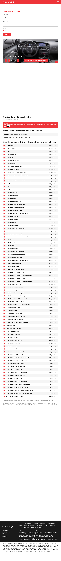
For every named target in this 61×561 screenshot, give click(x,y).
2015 (35, 124)
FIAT (51, 545)
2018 (25, 124)
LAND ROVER (5, 548)
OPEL (12, 549)
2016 (31, 124)
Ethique (46, 525)
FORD (56, 545)
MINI (52, 548)
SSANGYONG (16, 551)
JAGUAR (37, 546)
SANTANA (50, 549)
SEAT (54, 549)
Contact (20, 525)
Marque (5, 14)
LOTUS (19, 548)
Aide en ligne (43, 523)
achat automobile (41, 539)
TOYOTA (32, 551)
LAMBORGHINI (49, 546)
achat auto (40, 535)
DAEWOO (32, 545)
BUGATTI (48, 543)
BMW (37, 543)
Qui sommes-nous (28, 523)
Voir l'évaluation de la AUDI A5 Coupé (36, 60)
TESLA (28, 551)
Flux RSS (20, 523)
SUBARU (21, 551)
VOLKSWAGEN (42, 551)
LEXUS (15, 548)
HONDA (9, 546)
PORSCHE (28, 549)
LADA (44, 546)
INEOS (22, 546)
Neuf (6, 29)
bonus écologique (30, 538)
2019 (21, 124)
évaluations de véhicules (51, 532)
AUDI (30, 543)
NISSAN (4, 549)
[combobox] (30, 17)
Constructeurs (40, 525)
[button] (6, 60)
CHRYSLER (11, 545)
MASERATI (28, 548)
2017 (28, 124)
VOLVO (47, 551)
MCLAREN (41, 548)
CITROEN (16, 545)
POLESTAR (23, 549)
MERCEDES (46, 548)
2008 (5, 126)
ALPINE (19, 543)
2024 (5, 124)
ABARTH (5, 543)
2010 (51, 124)
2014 (38, 124)
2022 (11, 124)
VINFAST (36, 551)
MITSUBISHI (56, 548)
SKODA (7, 551)
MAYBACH (32, 548)
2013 (41, 124)
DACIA (28, 545)
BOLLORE (44, 543)
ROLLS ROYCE (38, 549)
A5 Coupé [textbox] (7, 25)
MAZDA (37, 548)
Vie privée (52, 525)
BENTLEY (33, 543)
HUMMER (14, 546)
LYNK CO (23, 548)
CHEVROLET (5, 545)
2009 (55, 124)
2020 (18, 124)
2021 (15, 124)
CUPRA (24, 545)
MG (50, 548)
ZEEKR (54, 551)
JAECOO (33, 546)
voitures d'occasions (46, 538)
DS (44, 545)
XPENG (50, 551)
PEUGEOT (16, 549)
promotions (36, 532)
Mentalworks (5, 536)
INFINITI (25, 546)
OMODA (8, 549)
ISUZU (29, 546)
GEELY (5, 546)
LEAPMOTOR (11, 548)
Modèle (5, 21)
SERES (57, 549)
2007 (8, 126)
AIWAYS (9, 543)
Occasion (7, 31)
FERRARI (47, 545)
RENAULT (33, 549)
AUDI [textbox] (6, 17)
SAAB (46, 549)
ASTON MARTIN (24, 543)
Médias (33, 525)
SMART (10, 551)
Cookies (20, 527)
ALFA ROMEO (14, 543)
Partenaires (41, 527)
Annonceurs (26, 525)
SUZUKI (25, 551)
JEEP (40, 546)
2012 (45, 124)
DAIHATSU (37, 545)
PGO (19, 549)
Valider (7, 34)
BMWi (40, 543)
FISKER (53, 545)
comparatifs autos (25, 533)
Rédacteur (26, 527)
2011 (48, 124)
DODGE (42, 545)
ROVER (43, 549)
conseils (26, 539)
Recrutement (34, 527)
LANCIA (55, 546)
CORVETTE (20, 545)
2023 (8, 124)
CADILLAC (55, 543)
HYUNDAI (18, 546)
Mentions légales (51, 523)
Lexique (36, 523)
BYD (52, 543)
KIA (42, 546)
